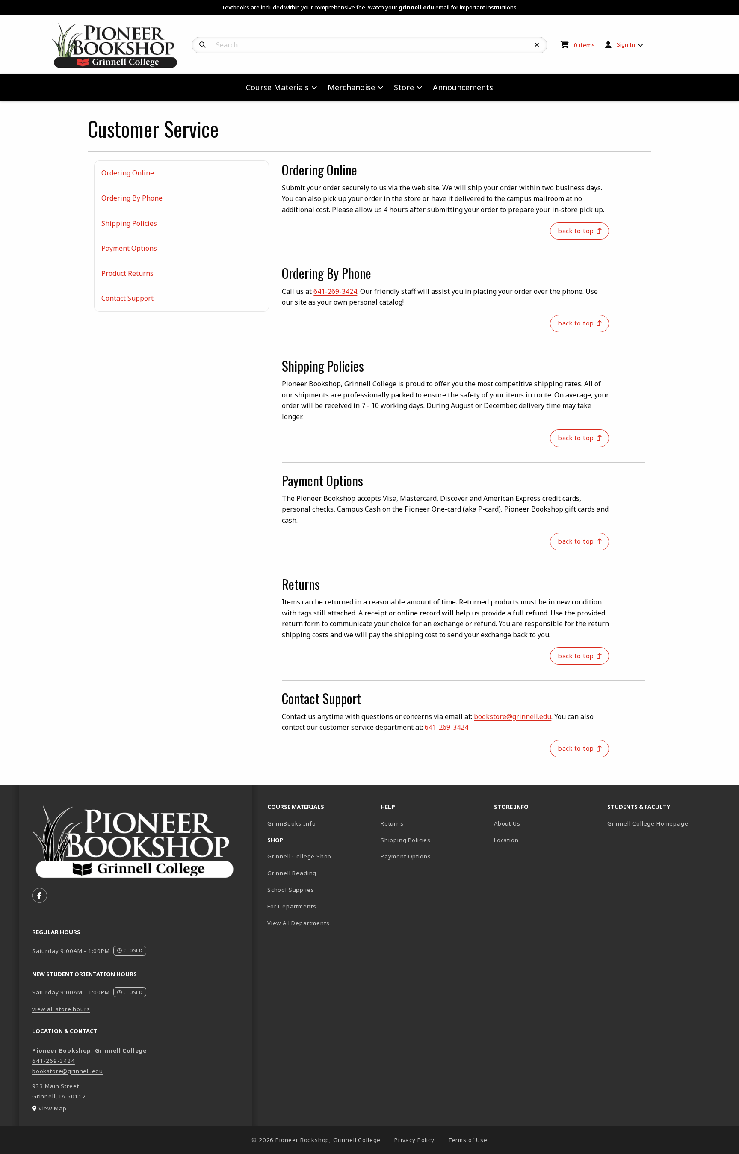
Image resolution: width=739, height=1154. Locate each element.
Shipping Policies (129, 223)
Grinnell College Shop (299, 856)
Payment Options (129, 248)
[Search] (202, 45)
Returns (392, 823)
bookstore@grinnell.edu (512, 716)
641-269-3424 (335, 291)
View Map (52, 1108)
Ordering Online (127, 173)
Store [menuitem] (404, 87)
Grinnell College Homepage (660, 823)
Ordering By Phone (132, 198)
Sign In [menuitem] (626, 44)
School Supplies (290, 890)
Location (506, 840)
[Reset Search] (537, 45)
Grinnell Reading (291, 873)
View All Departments (298, 923)
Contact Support (127, 298)
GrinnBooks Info (320, 823)
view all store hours (61, 1009)
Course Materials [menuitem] (277, 87)
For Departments (291, 906)
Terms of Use (468, 1140)
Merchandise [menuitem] (351, 87)
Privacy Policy (414, 1140)
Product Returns (127, 273)
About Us (507, 823)
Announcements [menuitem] (463, 87)
